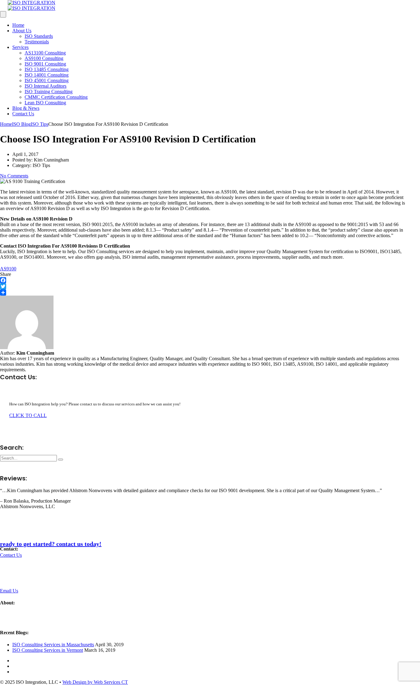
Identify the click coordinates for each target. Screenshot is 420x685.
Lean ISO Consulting (45, 102)
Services (20, 47)
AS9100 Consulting (44, 58)
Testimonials (37, 41)
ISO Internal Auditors (45, 86)
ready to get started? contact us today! (50, 543)
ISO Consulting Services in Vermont (47, 650)
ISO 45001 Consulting (47, 80)
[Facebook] (203, 280)
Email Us (9, 590)
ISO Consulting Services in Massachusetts (53, 644)
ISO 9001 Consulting (45, 63)
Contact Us (23, 113)
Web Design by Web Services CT (95, 682)
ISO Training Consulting (49, 91)
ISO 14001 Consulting (47, 75)
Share (5, 274)
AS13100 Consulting (45, 52)
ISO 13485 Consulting (47, 69)
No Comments (14, 175)
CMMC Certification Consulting (56, 97)
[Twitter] (203, 286)
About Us (21, 30)
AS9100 (8, 268)
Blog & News (25, 108)
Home (18, 25)
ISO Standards (39, 36)
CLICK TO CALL (28, 415)
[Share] (203, 292)
